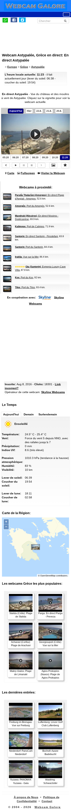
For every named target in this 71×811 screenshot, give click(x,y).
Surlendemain (47, 414)
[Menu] (66, 14)
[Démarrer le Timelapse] (16, 165)
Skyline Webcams (53, 392)
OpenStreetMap (47, 575)
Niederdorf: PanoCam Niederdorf (21, 752)
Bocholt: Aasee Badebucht (50, 752)
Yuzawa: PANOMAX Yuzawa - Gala (20, 781)
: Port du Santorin (29, 247)
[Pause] (24, 165)
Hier (29, 111)
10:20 (55, 157)
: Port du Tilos (25, 287)
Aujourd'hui (15, 111)
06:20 (15, 157)
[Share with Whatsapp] (5, 19)
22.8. (39, 111)
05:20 (6, 157)
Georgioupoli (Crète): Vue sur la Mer (50, 644)
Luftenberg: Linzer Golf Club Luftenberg (50, 724)
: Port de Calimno (29, 226)
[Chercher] (65, 20)
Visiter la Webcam (53, 173)
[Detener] (32, 165)
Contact (47, 801)
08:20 (35, 157)
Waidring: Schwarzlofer (50, 781)
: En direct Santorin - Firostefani (36, 236)
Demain (29, 414)
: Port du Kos (24, 277)
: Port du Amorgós (29, 206)
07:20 (25, 157)
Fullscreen (28, 173)
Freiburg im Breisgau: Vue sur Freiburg (20, 724)
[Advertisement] (34, 36)
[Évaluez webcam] (65, 165)
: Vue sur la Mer (26, 256)
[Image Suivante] (41, 165)
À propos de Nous (26, 797)
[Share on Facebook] (13, 19)
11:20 (65, 157)
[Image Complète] (53, 165)
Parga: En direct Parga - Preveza (50, 615)
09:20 (45, 157)
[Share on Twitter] (22, 19)
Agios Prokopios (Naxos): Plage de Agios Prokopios (50, 674)
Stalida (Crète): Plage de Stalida (20, 615)
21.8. (49, 111)
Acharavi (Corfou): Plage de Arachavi (21, 644)
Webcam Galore (48, 807)
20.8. (59, 111)
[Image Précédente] (6, 165)
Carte (10, 173)
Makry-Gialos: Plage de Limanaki (21, 673)
